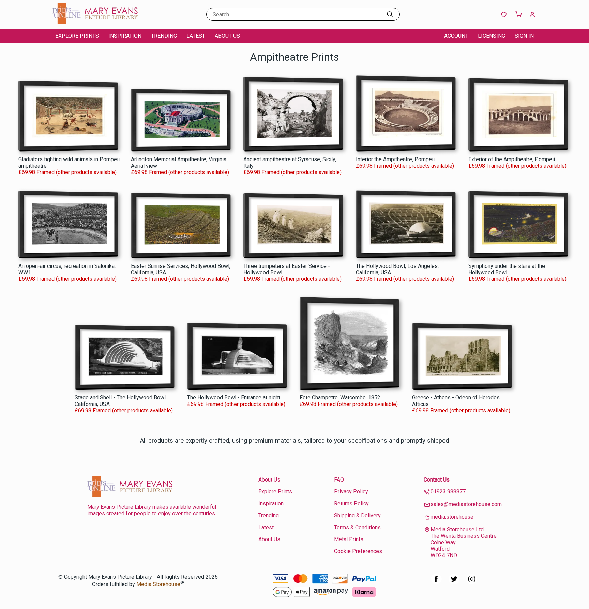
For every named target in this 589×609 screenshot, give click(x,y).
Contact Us (437, 479)
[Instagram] (471, 582)
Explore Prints (77, 36)
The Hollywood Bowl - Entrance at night (233, 397)
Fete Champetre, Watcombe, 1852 (340, 397)
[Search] (390, 14)
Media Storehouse (158, 584)
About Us (227, 36)
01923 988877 (448, 491)
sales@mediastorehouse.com (466, 504)
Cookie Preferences (358, 551)
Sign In (524, 36)
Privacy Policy (351, 491)
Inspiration (124, 36)
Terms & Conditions (357, 527)
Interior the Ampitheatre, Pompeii (395, 159)
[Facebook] (436, 582)
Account (456, 36)
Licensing (491, 36)
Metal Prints (348, 539)
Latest (195, 36)
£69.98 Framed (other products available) (67, 172)
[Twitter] (454, 582)
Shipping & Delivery (357, 515)
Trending (164, 36)
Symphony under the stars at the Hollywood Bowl (506, 269)
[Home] (95, 22)
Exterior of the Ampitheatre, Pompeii (511, 159)
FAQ (339, 479)
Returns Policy (351, 503)
